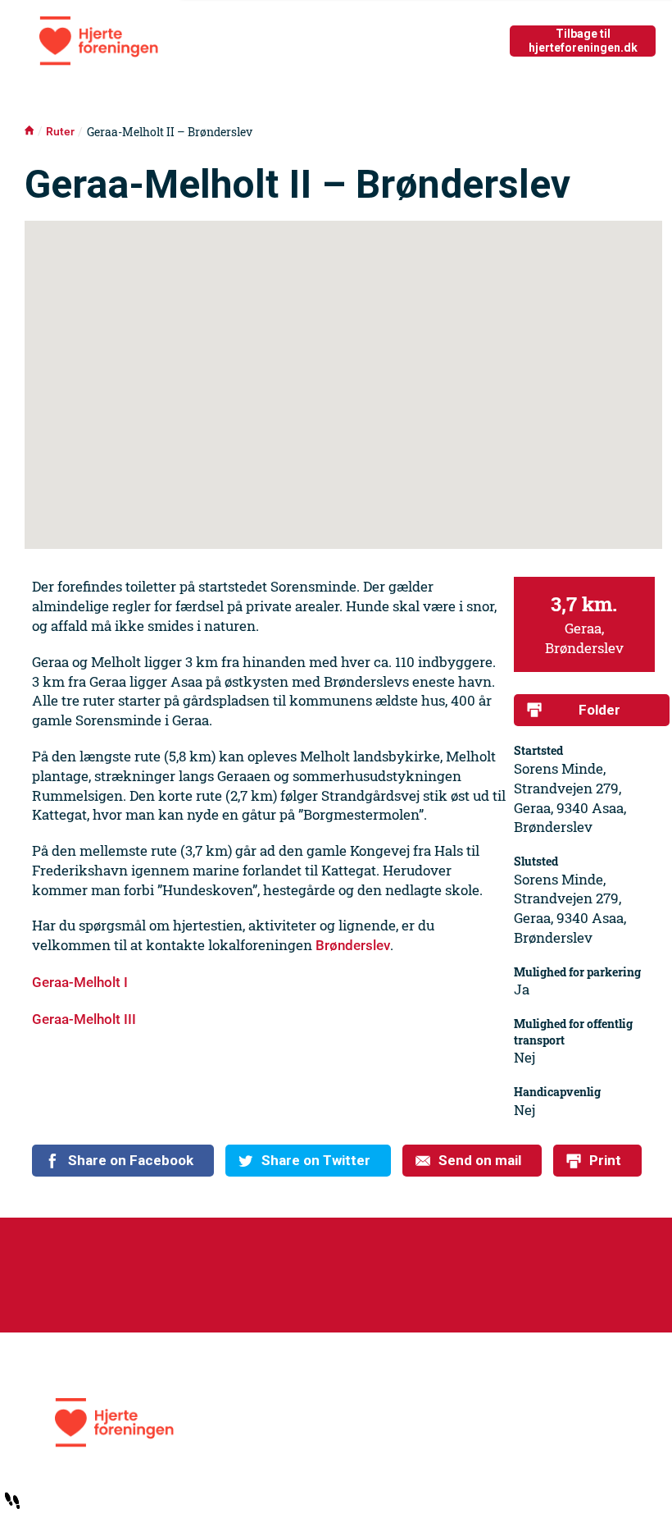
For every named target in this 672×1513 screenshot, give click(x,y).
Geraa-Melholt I (80, 982)
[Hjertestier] (336, 1422)
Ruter (60, 132)
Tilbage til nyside (582, 40)
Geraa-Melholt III (84, 1019)
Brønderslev (353, 945)
